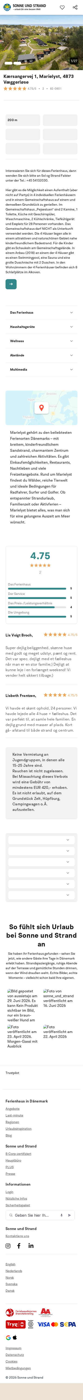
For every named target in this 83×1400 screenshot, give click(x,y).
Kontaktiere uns (17, 1236)
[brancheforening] (21, 1316)
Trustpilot (12, 1073)
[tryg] (17, 1328)
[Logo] (23, 7)
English (10, 1264)
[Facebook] (22, 1246)
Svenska (12, 1284)
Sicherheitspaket (18, 1205)
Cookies (11, 1361)
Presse (10, 1174)
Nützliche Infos (16, 1198)
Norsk (10, 1277)
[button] (24, 1005)
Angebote (13, 1109)
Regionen (12, 1122)
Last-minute (14, 1115)
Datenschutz (15, 1355)
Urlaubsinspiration (19, 1129)
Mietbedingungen (18, 1368)
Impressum (13, 1348)
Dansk (10, 1291)
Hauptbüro (13, 1160)
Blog (9, 1135)
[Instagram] (11, 1246)
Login (9, 1192)
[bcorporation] (32, 1328)
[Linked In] (34, 1246)
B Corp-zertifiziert (18, 1154)
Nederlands (14, 1271)
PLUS (10, 1167)
